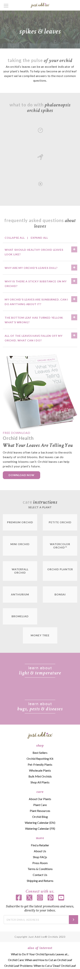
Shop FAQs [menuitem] (40, 857)
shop (40, 745)
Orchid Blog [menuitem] (40, 816)
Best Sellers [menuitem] (40, 752)
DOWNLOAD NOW (21, 475)
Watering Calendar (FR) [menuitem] (40, 828)
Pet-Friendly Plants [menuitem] (40, 764)
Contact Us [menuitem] (40, 874)
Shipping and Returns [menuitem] (40, 880)
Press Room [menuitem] (40, 863)
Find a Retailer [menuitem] (40, 845)
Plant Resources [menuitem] (40, 810)
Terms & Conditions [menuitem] (40, 869)
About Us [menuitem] (40, 851)
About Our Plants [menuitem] (40, 799)
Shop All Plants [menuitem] (40, 782)
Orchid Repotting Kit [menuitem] (40, 758)
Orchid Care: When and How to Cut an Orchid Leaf (40, 960)
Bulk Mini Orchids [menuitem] (40, 776)
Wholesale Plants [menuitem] (40, 770)
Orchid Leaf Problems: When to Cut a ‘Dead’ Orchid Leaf (40, 965)
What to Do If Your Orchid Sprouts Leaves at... (40, 954)
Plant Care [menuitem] (40, 805)
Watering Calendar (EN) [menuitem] (40, 822)
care (39, 792)
